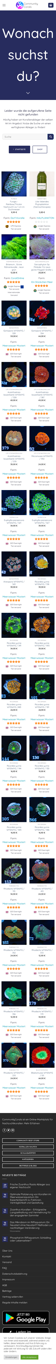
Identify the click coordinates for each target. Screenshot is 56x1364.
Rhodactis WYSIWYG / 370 (14, 1074)
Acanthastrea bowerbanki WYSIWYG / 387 (42, 395)
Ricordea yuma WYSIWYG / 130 (42, 767)
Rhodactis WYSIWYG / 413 (42, 890)
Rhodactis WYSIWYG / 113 (14, 890)
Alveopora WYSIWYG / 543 (13, 583)
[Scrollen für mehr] (28, 93)
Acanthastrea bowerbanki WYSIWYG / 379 (14, 459)
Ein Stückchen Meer (42, 281)
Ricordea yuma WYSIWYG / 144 (14, 767)
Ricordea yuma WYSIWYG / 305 (14, 828)
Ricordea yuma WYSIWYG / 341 (14, 644)
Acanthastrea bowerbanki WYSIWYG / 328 (14, 395)
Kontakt (6, 1256)
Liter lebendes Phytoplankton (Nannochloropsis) (41, 204)
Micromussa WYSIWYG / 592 (42, 457)
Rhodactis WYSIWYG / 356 (14, 1012)
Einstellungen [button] (11, 1357)
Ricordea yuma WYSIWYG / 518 (42, 583)
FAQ (4, 1267)
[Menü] (4, 5)
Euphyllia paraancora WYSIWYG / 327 (42, 521)
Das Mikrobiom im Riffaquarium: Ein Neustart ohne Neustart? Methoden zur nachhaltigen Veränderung (31, 1225)
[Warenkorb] (51, 5)
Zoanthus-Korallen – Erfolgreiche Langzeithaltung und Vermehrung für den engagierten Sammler (30, 1212)
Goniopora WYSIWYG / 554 (42, 332)
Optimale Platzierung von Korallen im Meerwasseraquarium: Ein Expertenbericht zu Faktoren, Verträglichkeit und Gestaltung (30, 1198)
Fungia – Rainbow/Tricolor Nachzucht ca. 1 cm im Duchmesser (14, 205)
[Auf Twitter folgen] (8, 1130)
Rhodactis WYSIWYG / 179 (42, 1012)
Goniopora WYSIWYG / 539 (14, 332)
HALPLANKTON (45, 217)
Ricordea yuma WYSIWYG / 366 (42, 828)
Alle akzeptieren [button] (29, 1357)
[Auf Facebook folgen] (4, 1130)
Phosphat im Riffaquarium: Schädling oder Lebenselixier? (30, 1239)
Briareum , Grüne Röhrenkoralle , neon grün (14, 267)
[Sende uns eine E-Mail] (13, 1130)
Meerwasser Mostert (14, 345)
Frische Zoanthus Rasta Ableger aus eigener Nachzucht (30, 1186)
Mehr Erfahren (32, 1123)
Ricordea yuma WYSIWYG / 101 (42, 705)
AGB (4, 1285)
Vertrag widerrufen (12, 1296)
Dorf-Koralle (17, 217)
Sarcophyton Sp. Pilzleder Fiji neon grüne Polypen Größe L (42, 267)
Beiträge (6, 1290)
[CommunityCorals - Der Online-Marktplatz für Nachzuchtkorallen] (27, 5)
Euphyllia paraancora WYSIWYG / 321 (14, 521)
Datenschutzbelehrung (14, 1273)
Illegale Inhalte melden (14, 1302)
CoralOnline (17, 278)
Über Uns (7, 1250)
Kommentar (15, 1231)
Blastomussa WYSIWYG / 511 (42, 1074)
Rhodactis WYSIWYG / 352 (14, 951)
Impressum (8, 1279)
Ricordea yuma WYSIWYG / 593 (42, 644)
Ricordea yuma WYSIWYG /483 (14, 705)
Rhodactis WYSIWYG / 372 (42, 951)
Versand (7, 1262)
